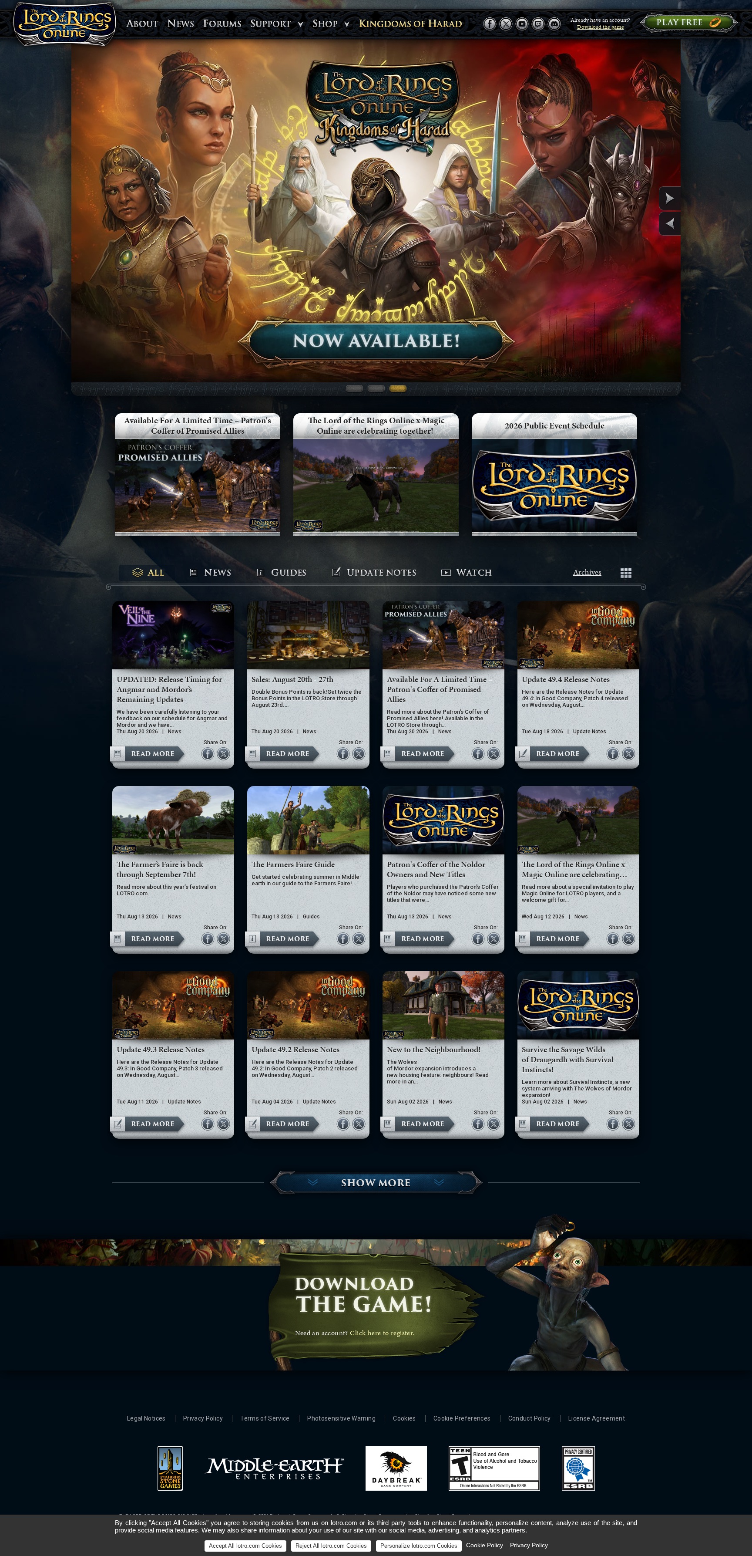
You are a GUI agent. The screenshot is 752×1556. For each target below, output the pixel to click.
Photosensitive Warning (341, 1418)
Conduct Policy (529, 1418)
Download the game (600, 27)
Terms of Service (265, 1418)
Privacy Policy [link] (529, 1545)
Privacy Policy (203, 1418)
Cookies (404, 1418)
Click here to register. (382, 1333)
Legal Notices (146, 1418)
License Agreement (596, 1418)
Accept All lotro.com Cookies (245, 1545)
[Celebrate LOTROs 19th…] (649, 224)
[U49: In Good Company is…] (649, 198)
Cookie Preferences (461, 1418)
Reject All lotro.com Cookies (331, 1545)
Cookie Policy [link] (484, 1545)
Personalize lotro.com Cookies (418, 1545)
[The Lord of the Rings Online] (64, 26)
